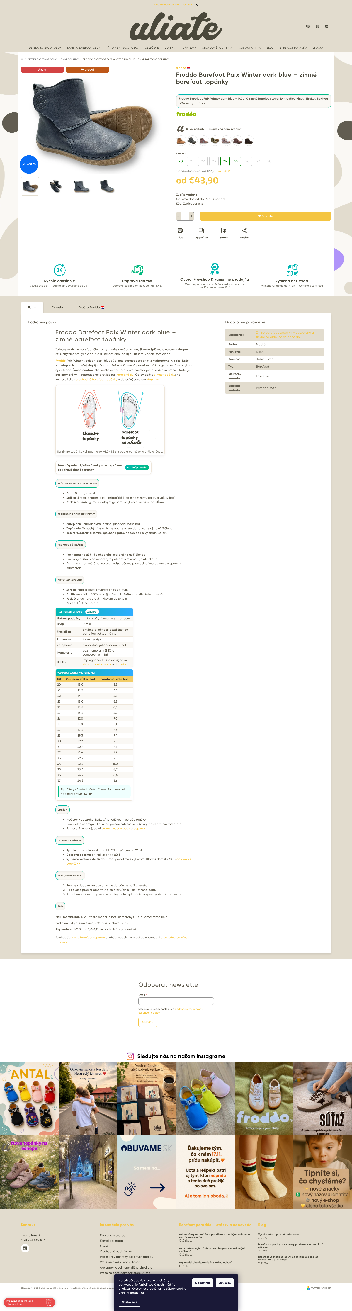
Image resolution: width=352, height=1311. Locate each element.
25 (236, 161)
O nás (104, 1246)
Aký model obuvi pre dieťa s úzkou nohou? (206, 1262)
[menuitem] (45, 47)
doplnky (152, 379)
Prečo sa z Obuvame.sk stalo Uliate (125, 1273)
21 (191, 161)
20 (181, 161)
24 (225, 161)
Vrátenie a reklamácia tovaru (121, 1262)
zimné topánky (164, 374)
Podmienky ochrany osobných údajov (126, 1257)
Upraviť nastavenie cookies (99, 1288)
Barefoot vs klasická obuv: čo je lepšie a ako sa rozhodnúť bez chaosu (288, 1258)
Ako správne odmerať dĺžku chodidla (126, 1267)
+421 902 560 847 (33, 1240)
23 (214, 161)
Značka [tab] (91, 307)
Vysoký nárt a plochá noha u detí (279, 1234)
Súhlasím (225, 1283)
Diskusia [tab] (57, 307)
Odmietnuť (202, 1283)
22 (203, 161)
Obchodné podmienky (116, 1251)
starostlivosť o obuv (97, 664)
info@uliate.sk (31, 1235)
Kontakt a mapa (111, 1240)
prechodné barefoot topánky (96, 379)
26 (247, 161)
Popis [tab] (32, 307)
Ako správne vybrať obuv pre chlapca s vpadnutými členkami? (212, 1249)
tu (142, 1292)
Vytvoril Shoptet (321, 1287)
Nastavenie (129, 1302)
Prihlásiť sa (148, 1022)
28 (269, 161)
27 (258, 161)
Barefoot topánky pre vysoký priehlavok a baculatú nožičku (290, 1245)
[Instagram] (25, 1248)
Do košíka (267, 216)
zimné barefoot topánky (88, 937)
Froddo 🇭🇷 (183, 68)
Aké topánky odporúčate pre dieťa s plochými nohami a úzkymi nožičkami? (214, 1235)
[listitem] (181, 140)
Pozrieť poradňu (137, 467)
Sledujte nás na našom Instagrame (181, 1056)
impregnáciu (125, 374)
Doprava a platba (112, 1235)
